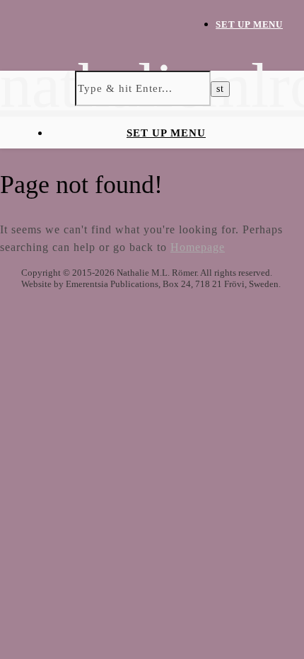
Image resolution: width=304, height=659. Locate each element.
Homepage (197, 247)
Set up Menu (249, 24)
